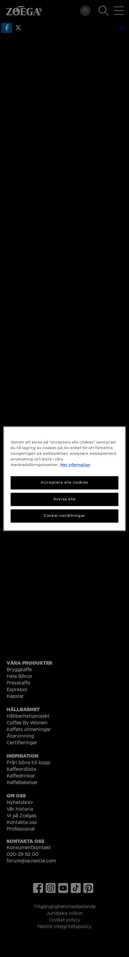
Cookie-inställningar (64, 516)
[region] (64, 478)
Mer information (75, 465)
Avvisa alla (64, 499)
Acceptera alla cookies (64, 482)
